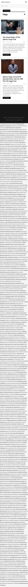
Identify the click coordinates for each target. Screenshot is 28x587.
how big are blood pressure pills (18, 496)
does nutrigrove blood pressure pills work (10, 459)
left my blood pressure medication (18, 490)
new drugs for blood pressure (13, 544)
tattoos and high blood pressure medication (10, 400)
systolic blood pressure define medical (13, 539)
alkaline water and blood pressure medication (11, 563)
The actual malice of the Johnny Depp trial (11, 38)
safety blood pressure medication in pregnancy (11, 229)
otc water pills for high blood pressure (14, 242)
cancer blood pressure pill (12, 368)
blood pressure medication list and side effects (16, 211)
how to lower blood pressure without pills (16, 577)
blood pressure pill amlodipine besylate (14, 148)
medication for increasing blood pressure (10, 572)
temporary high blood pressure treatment (18, 511)
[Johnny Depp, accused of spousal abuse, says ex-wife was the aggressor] (12, 66)
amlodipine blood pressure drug (16, 442)
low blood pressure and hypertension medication (12, 276)
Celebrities (4, 20)
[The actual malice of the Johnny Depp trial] (12, 27)
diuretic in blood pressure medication (9, 500)
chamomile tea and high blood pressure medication (12, 455)
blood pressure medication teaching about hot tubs (12, 214)
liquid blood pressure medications (13, 488)
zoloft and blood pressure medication (9, 366)
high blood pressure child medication (11, 133)
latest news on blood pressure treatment (15, 314)
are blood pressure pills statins (12, 292)
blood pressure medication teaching (9, 250)
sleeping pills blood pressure (13, 185)
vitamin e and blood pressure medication (16, 320)
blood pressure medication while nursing (16, 138)
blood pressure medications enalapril (9, 583)
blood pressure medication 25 (17, 255)
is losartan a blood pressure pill (13, 383)
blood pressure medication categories (18, 474)
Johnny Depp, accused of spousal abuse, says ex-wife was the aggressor (13, 79)
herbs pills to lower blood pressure (8, 324)
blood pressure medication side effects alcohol (15, 176)
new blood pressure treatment (18, 501)
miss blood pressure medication (13, 533)
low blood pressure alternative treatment (18, 568)
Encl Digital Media (18, 120)
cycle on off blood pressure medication (13, 342)
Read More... (7, 54)
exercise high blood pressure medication (16, 337)
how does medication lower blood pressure (10, 281)
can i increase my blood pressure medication (15, 464)
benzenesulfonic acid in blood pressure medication (12, 224)
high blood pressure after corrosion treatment (16, 246)
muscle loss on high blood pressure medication (13, 520)
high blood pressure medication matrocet (15, 190)
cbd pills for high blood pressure (18, 526)
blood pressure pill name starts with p (15, 301)
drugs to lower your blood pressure (15, 205)
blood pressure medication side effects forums (11, 505)
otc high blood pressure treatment (8, 124)
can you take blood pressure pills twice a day (11, 494)
